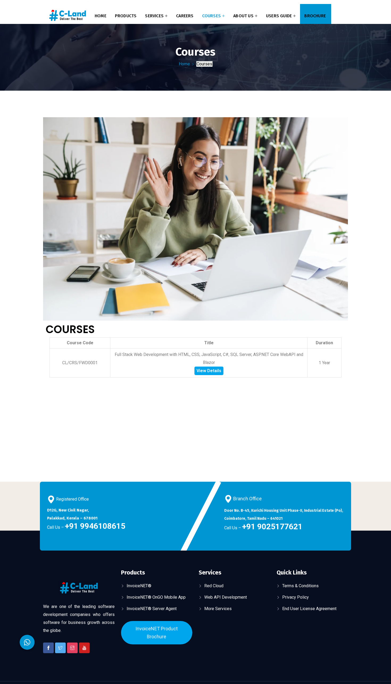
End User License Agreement (309, 608)
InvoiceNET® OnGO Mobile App (156, 597)
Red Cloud (213, 585)
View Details (209, 370)
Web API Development (225, 597)
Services (154, 15)
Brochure (315, 15)
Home (100, 15)
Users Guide (279, 15)
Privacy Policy (295, 597)
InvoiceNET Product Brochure (156, 632)
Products (126, 15)
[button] (27, 642)
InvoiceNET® (139, 585)
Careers (184, 15)
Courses (211, 15)
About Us (243, 15)
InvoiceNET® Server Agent (152, 608)
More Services (218, 608)
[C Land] (67, 16)
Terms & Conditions (300, 585)
